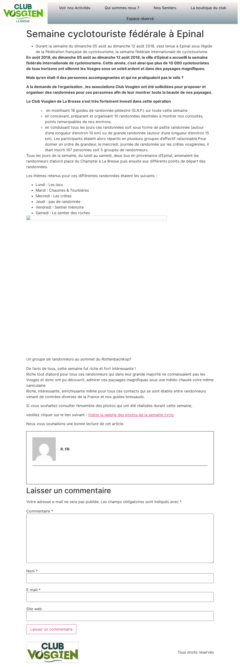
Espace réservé (140, 18)
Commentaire (39, 511)
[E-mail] (35, 475)
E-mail (33, 590)
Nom (32, 571)
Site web (34, 609)
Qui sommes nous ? (122, 7)
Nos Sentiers (165, 7)
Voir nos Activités (74, 7)
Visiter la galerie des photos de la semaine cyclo (131, 414)
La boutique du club (208, 7)
